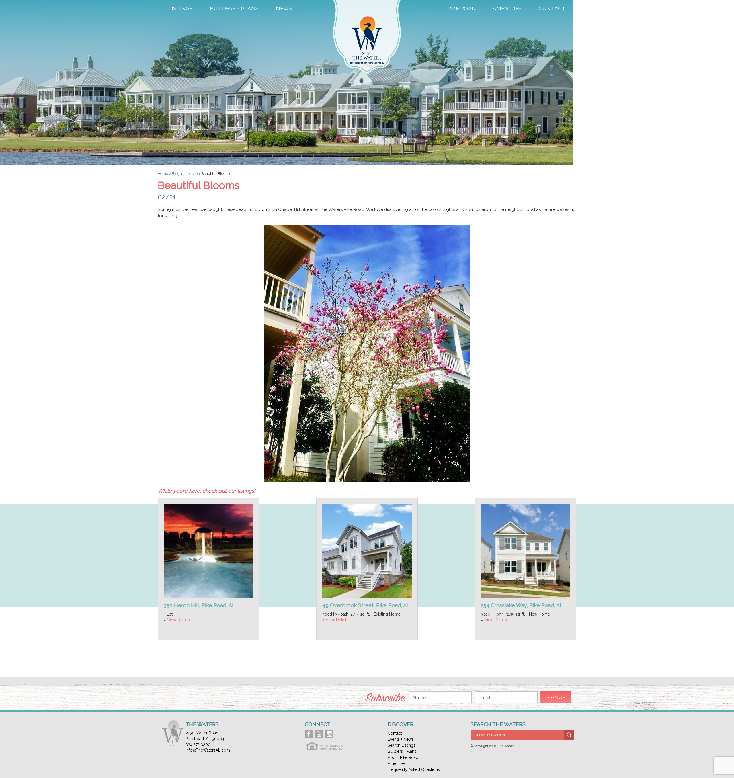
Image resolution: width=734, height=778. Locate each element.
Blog (176, 173)
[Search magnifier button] (569, 735)
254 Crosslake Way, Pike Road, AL (522, 605)
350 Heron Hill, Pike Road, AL (199, 605)
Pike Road (461, 8)
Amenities (507, 8)
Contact (552, 8)
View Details (178, 620)
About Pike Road (403, 757)
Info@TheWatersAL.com (208, 750)
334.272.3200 (198, 744)
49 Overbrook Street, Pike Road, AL (366, 605)
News (284, 8)
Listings (181, 8)
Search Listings (401, 745)
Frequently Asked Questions (414, 769)
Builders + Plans (234, 8)
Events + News (401, 739)
